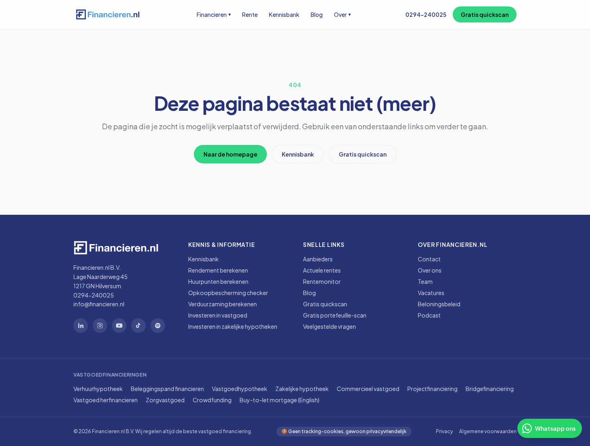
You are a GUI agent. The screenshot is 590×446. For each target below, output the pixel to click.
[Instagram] (100, 325)
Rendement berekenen (218, 270)
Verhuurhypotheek (98, 388)
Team (425, 281)
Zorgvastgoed (165, 399)
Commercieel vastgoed (368, 388)
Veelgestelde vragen (329, 326)
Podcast (429, 315)
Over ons (429, 270)
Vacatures (431, 292)
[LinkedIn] (80, 325)
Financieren (214, 14)
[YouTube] (119, 325)
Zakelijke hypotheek (302, 388)
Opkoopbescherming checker (228, 292)
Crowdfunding (212, 399)
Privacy (444, 431)
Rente (250, 14)
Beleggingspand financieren (167, 388)
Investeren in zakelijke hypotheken (232, 326)
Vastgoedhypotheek (239, 388)
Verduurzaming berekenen (222, 304)
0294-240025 (425, 14)
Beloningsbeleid (439, 304)
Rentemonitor (322, 281)
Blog (317, 14)
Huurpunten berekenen (218, 281)
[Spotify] (158, 325)
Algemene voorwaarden (488, 431)
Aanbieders (318, 259)
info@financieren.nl (98, 304)
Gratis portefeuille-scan (334, 315)
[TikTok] (138, 325)
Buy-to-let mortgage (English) (279, 399)
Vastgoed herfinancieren (105, 399)
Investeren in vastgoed (217, 315)
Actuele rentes (322, 270)
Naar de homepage (230, 154)
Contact (429, 259)
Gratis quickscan (485, 14)
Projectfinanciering (432, 388)
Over (342, 14)
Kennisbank (284, 14)
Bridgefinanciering (490, 388)
